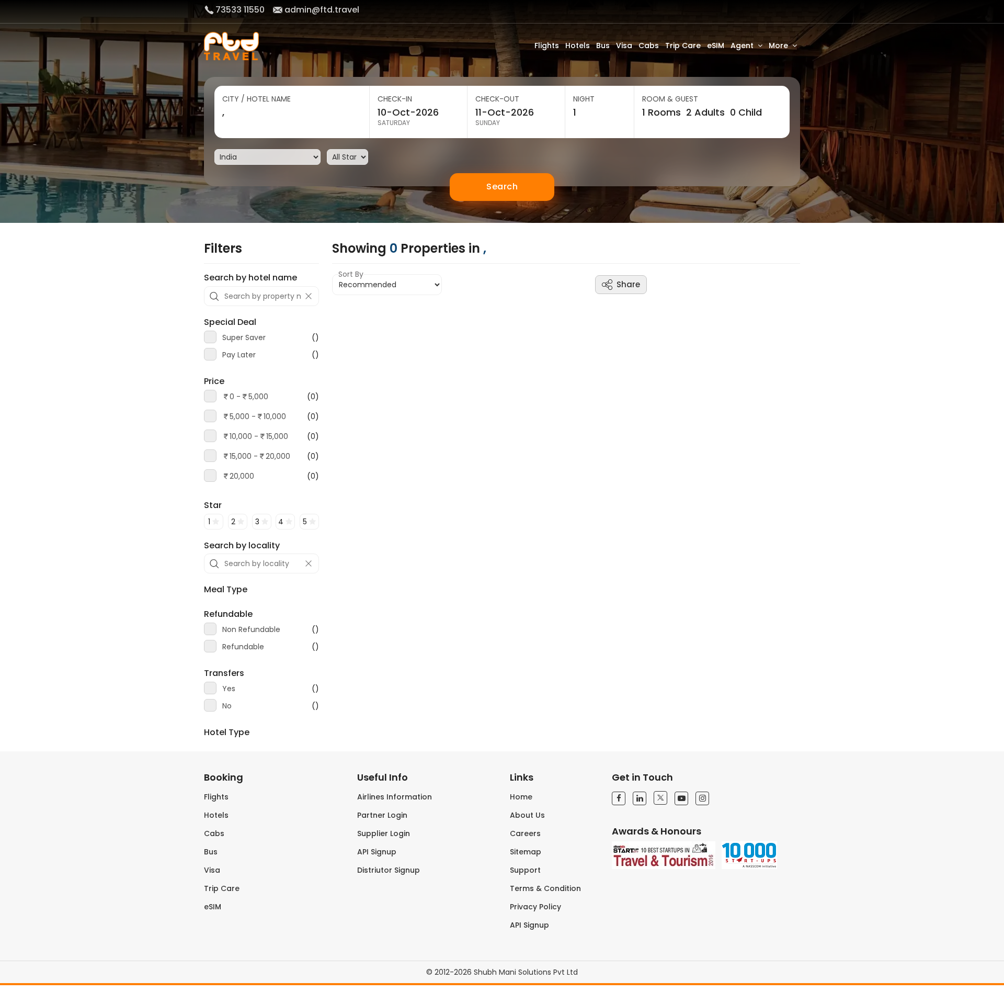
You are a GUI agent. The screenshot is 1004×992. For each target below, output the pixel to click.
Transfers (224, 673)
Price (214, 381)
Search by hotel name (250, 278)
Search (502, 187)
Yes (270, 688)
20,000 (242, 476)
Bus (603, 45)
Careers (525, 833)
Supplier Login (383, 833)
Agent (742, 45)
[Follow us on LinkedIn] (639, 798)
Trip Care (683, 45)
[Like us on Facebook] (618, 798)
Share (628, 284)
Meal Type (225, 589)
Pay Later (270, 355)
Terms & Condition (545, 888)
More (778, 45)
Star (213, 505)
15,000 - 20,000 (260, 456)
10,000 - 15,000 (259, 436)
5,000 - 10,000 (258, 416)
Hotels (577, 45)
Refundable (228, 614)
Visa (624, 45)
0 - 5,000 (249, 396)
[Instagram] (702, 798)
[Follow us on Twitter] (660, 798)
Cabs (648, 45)
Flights (546, 45)
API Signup (376, 852)
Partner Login (382, 815)
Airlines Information (394, 797)
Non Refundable (270, 629)
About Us (527, 815)
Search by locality (242, 545)
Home (521, 797)
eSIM (715, 45)
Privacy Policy (535, 906)
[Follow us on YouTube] (681, 798)
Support (525, 870)
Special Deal (230, 322)
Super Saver (270, 337)
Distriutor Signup (388, 870)
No (270, 706)
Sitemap (525, 852)
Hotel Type (226, 732)
